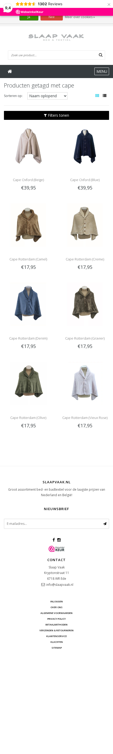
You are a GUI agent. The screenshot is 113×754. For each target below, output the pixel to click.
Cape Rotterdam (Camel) (28, 259)
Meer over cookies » (80, 17)
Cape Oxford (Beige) (28, 179)
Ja (29, 17)
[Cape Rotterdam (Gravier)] (84, 303)
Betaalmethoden (56, 624)
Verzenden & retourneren (56, 630)
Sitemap (57, 647)
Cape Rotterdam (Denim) (28, 338)
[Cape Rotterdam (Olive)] (28, 383)
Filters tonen (58, 115)
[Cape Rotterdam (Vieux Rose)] (84, 383)
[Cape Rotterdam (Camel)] (28, 224)
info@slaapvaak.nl (59, 584)
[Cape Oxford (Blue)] (84, 145)
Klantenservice (56, 636)
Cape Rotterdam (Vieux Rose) (84, 417)
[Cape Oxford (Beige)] (28, 145)
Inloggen (56, 601)
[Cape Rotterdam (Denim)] (28, 303)
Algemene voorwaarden (56, 613)
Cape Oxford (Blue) (85, 179)
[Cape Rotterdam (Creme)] (84, 224)
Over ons (56, 607)
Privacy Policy (56, 618)
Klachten (56, 642)
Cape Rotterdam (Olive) (28, 417)
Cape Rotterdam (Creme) (85, 259)
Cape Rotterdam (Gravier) (85, 338)
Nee (52, 17)
